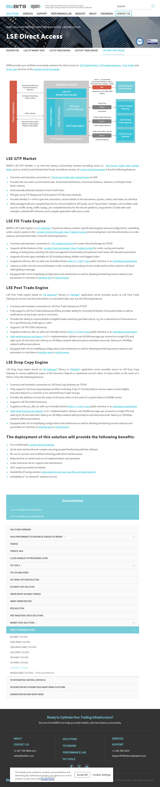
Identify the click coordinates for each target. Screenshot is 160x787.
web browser (62, 277)
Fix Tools (69, 759)
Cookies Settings (102, 774)
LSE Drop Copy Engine (113, 50)
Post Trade (128, 65)
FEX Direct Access (19, 657)
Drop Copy (12, 69)
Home (9, 27)
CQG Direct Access (19, 652)
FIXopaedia (107, 13)
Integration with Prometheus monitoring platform (37, 687)
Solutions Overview (23, 27)
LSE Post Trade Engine (86, 50)
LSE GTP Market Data (34, 50)
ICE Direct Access (19, 662)
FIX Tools (16, 565)
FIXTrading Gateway (110, 65)
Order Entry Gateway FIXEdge (25, 594)
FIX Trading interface (62, 243)
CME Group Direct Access (23, 647)
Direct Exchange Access (48, 27)
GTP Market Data (89, 65)
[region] (61, 775)
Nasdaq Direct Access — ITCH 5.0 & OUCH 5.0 (32, 672)
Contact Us (123, 13)
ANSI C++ (73, 261)
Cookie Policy (47, 778)
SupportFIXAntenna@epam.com (129, 755)
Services (28, 13)
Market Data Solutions (23, 622)
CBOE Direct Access (20, 642)
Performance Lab (61, 13)
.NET (81, 261)
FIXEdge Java (16, 551)
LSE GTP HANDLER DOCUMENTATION (27, 516)
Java (87, 261)
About (93, 13)
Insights (80, 13)
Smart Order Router (21, 601)
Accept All (82, 774)
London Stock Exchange (46, 69)
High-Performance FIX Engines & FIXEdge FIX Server (37, 536)
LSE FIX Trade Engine (59, 50)
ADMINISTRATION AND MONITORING (27, 694)
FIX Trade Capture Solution (24, 579)
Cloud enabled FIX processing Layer (29, 558)
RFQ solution (17, 608)
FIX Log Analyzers (19, 572)
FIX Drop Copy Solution (22, 586)
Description (12, 50)
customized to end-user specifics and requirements (68, 472)
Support (42, 13)
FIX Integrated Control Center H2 (28, 680)
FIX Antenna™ (44, 228)
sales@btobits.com (24, 755)
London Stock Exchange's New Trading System (61, 232)
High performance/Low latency (26, 336)
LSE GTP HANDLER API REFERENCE (26, 510)
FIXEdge (14, 543)
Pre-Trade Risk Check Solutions (26, 615)
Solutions (12, 13)
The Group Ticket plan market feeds (70, 177)
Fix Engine (69, 745)
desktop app (45, 277)
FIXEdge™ (75, 294)
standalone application (124, 261)
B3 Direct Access (18, 636)
